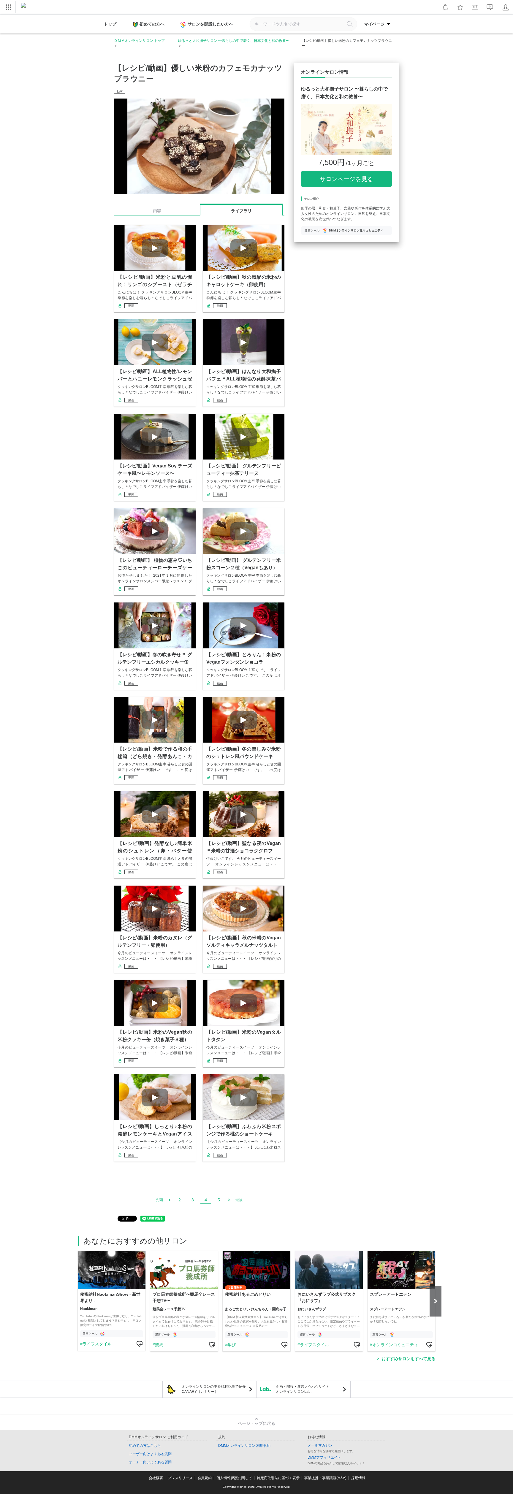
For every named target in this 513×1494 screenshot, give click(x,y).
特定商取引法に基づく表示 (278, 1478)
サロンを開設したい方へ (210, 24)
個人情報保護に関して (234, 1478)
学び (231, 1344)
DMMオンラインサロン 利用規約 (244, 1446)
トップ (110, 24)
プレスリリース (180, 1478)
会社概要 (156, 1478)
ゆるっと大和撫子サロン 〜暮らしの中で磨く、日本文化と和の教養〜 (233, 41)
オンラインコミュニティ (395, 1344)
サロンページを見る (346, 179)
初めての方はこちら (145, 1446)
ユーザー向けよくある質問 (150, 1454)
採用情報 (358, 1478)
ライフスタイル (97, 1343)
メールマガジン (320, 1445)
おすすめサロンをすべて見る (408, 1358)
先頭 (159, 1200)
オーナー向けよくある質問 (150, 1462)
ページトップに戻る (256, 1423)
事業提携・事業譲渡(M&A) (325, 1478)
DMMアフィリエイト (324, 1457)
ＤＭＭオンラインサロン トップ (139, 41)
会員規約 (204, 1478)
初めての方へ (152, 24)
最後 (239, 1200)
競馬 (159, 1344)
